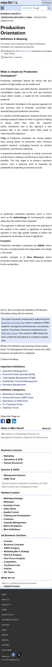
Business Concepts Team (13, 323)
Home (4, 594)
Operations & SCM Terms (15, 401)
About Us (46, 428)
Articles (8, 568)
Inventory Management (14, 385)
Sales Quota (10, 509)
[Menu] (3, 8)
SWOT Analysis (11, 548)
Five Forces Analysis (14, 558)
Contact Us (6, 604)
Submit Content (12, 586)
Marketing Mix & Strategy (16, 551)
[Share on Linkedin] (14, 422)
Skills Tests (9, 479)
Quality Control (11, 512)
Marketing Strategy (13, 498)
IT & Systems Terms (13, 404)
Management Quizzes (14, 475)
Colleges (5, 625)
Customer (9, 519)
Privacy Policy (8, 615)
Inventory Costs (12, 505)
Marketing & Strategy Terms (17, 394)
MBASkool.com (15, 660)
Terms (4, 609)
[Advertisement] (26, 64)
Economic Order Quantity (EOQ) (19, 374)
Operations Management (15, 371)
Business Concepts (14, 544)
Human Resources (13, 463)
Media (4, 630)
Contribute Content (10, 620)
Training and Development (17, 515)
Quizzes (5, 635)
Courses (47, 2)
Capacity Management (15, 522)
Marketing (9, 456)
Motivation (9, 502)
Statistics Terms (11, 408)
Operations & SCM (13, 459)
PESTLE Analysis (13, 555)
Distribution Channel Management (20, 381)
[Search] (49, 8)
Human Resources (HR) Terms (18, 397)
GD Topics (9, 572)
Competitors (10, 562)
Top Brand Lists (12, 565)
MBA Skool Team (22, 51)
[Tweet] (8, 422)
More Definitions (12, 529)
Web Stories (6, 650)
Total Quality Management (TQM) (19, 378)
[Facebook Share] (3, 422)
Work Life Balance (13, 526)
